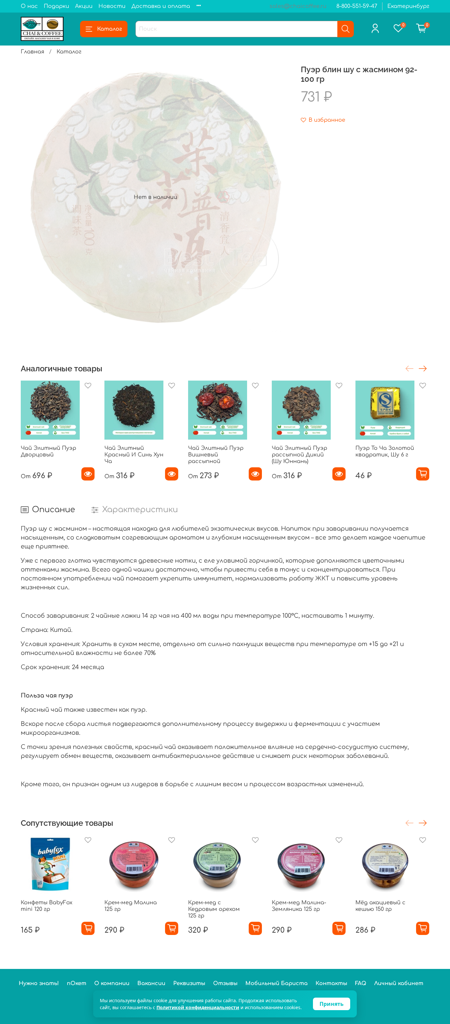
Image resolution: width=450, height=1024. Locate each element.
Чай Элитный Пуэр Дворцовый (48, 451)
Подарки (56, 6)
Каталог (109, 29)
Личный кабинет (398, 983)
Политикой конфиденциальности (197, 1007)
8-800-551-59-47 (356, 6)
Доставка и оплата (160, 6)
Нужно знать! (39, 983)
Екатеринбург (408, 6)
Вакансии (151, 983)
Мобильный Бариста (276, 983)
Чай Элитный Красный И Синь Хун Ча (133, 454)
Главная (32, 52)
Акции (84, 6)
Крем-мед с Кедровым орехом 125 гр (214, 909)
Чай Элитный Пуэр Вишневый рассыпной (215, 454)
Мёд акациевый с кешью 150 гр (380, 906)
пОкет (76, 983)
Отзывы (225, 983)
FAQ (360, 983)
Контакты (331, 983)
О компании (111, 983)
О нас (29, 6)
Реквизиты (189, 983)
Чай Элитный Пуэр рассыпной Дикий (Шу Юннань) (299, 454)
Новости (112, 6)
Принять (332, 1004)
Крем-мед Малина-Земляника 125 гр (299, 906)
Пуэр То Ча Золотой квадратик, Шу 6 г (384, 451)
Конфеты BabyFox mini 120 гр (46, 906)
